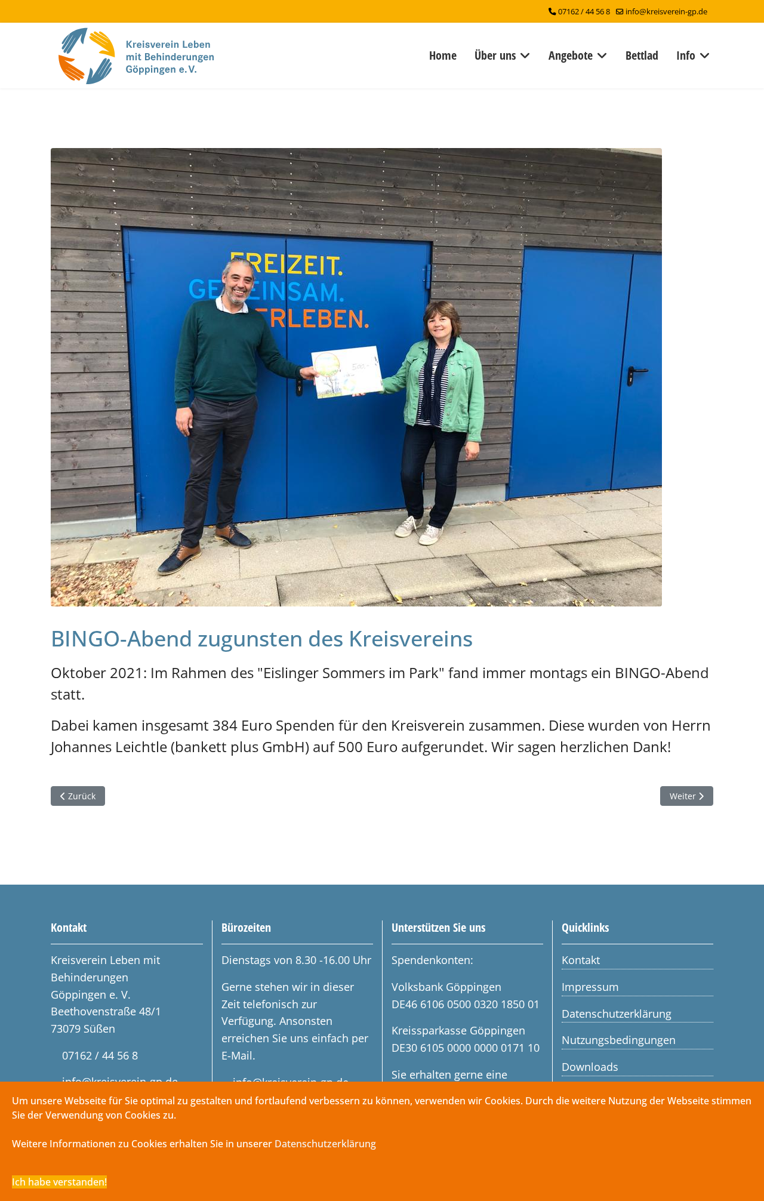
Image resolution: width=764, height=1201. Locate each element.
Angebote (571, 55)
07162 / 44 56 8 (584, 12)
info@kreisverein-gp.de (666, 12)
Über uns (495, 55)
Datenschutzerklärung (616, 1013)
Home (443, 55)
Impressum (590, 987)
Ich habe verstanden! (59, 1181)
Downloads (590, 1067)
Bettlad (642, 55)
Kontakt (581, 960)
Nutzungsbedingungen (619, 1040)
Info (685, 55)
